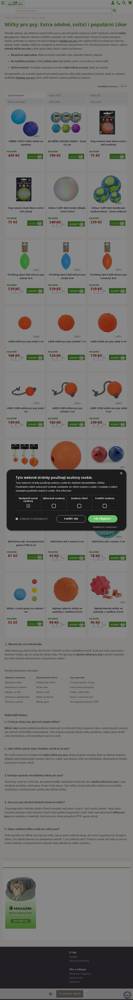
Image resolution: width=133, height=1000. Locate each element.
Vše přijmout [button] (102, 518)
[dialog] (66, 499)
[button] (32, 518)
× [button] (121, 473)
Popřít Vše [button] (71, 518)
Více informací (63, 490)
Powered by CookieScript (105, 527)
